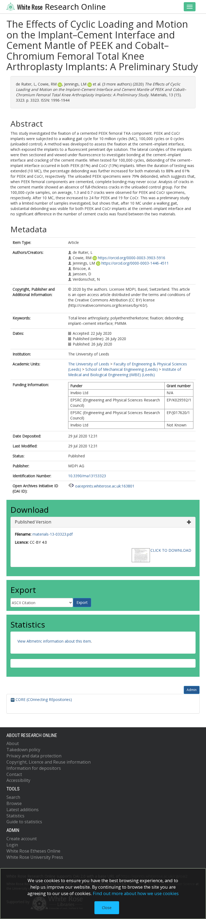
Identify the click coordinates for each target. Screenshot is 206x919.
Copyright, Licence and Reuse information (48, 762)
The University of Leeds (88, 363)
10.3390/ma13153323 (87, 475)
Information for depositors (33, 768)
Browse (14, 803)
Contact (14, 774)
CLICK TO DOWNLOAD (170, 550)
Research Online (61, 6)
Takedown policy (23, 750)
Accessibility (18, 780)
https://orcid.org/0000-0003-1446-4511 (135, 263)
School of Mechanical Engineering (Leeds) (121, 369)
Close (107, 907)
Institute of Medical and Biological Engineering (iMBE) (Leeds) (124, 372)
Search (13, 797)
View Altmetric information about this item (54, 641)
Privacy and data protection (33, 756)
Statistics (15, 816)
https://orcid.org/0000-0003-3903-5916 (131, 257)
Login (12, 845)
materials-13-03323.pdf (52, 534)
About (12, 743)
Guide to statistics (24, 822)
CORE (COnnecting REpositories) (43, 699)
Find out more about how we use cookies (136, 893)
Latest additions (22, 810)
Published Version (33, 522)
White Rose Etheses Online (33, 851)
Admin (192, 690)
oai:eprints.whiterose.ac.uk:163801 (104, 486)
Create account (21, 839)
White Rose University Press (34, 857)
